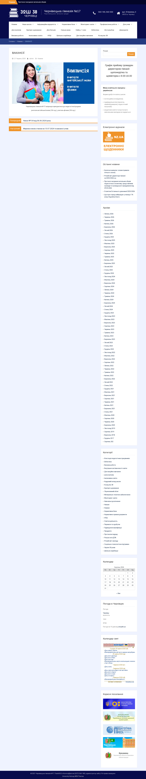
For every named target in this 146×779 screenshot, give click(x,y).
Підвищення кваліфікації (113, 528)
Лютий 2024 (108, 306)
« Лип (118, 593)
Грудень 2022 (109, 349)
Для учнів (126, 24)
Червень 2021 (109, 402)
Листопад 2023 (109, 316)
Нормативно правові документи (115, 514)
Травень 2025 (109, 257)
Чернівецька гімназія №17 (62, 11)
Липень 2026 (108, 214)
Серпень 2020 (109, 418)
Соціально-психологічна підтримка (116, 544)
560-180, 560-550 (105, 12)
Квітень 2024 (108, 299)
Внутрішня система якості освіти (115, 468)
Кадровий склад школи (112, 481)
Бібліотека (95, 30)
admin (31, 58)
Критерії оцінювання (33, 30)
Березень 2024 (109, 303)
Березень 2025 (109, 263)
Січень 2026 (108, 233)
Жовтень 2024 (109, 280)
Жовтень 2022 (109, 356)
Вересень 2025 (109, 247)
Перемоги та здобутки (112, 524)
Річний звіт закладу (111, 541)
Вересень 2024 (109, 283)
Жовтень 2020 (109, 415)
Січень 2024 (108, 309)
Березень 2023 (109, 339)
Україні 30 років (109, 547)
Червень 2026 (109, 217)
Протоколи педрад (111, 534)
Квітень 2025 (108, 260)
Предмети (107, 531)
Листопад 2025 (109, 240)
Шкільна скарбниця (64, 36)
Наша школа (26, 24)
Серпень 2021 (109, 399)
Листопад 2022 (109, 352)
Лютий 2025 (108, 266)
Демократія (123, 30)
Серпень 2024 (109, 286)
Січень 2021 (108, 412)
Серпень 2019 (109, 432)
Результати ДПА (110, 537)
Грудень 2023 (109, 313)
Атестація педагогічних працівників (117, 458)
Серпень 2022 (109, 362)
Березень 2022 (109, 379)
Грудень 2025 (109, 237)
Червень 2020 (109, 422)
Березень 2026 (109, 227)
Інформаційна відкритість (46, 24)
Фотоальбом (109, 30)
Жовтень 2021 (109, 392)
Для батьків (51, 30)
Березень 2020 (109, 425)
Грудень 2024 (109, 273)
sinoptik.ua (122, 627)
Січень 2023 (108, 346)
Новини (14, 24)
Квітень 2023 (108, 336)
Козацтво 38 (103, 36)
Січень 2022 (108, 385)
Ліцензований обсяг (111, 491)
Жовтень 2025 (109, 243)
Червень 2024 (109, 293)
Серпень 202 (108, 441)
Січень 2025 (108, 270)
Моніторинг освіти (87, 24)
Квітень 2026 (108, 224)
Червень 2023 (109, 329)
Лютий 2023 (108, 342)
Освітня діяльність (110, 521)
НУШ (49, 36)
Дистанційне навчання (84, 36)
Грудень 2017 (109, 438)
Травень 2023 (109, 332)
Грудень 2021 (109, 389)
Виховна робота (17, 36)
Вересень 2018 (109, 435)
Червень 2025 (109, 253)
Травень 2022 (109, 372)
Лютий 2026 (108, 230)
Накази (106, 504)
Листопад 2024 (109, 276)
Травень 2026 (109, 220)
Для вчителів (16, 30)
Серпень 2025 (109, 250)
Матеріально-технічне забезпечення (117, 495)
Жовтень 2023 (109, 319)
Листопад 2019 (109, 428)
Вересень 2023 (109, 323)
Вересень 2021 (109, 395)
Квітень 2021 (108, 405)
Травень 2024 (109, 296)
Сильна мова (65, 30)
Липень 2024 (108, 290)
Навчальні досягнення (112, 501)
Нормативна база (68, 24)
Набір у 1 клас (81, 30)
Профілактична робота (108, 24)
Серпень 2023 (109, 326)
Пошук (105, 51)
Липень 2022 (108, 366)
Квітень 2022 (108, 375)
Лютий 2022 (108, 382)
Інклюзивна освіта (35, 36)
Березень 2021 (109, 408)
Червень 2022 (109, 369)
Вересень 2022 (109, 359)
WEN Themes (79, 776)
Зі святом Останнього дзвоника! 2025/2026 (119, 191)
